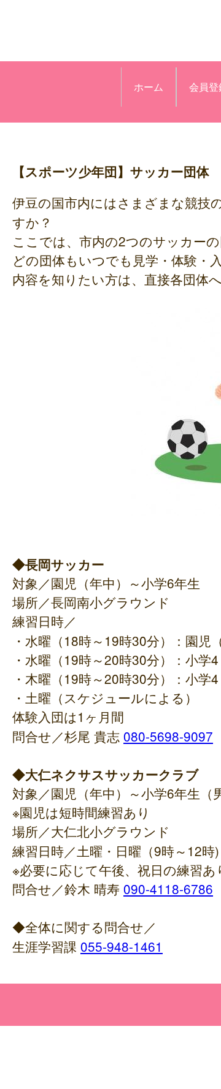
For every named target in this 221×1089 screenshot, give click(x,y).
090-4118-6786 (168, 888)
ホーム (148, 87)
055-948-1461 (121, 946)
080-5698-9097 (168, 736)
